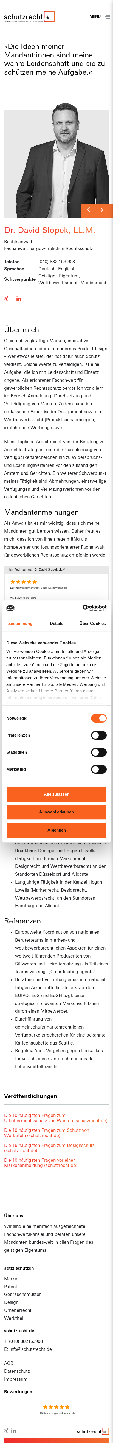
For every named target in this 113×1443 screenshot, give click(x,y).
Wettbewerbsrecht (23, 420)
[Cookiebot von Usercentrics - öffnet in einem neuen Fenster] (83, 608)
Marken (48, 404)
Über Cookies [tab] (93, 623)
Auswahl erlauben (56, 812)
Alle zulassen (56, 794)
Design (11, 1303)
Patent (10, 1287)
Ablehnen (56, 830)
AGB (8, 1363)
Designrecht (70, 412)
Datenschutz (17, 1371)
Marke (10, 1279)
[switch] (99, 735)
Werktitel (13, 1318)
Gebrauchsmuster (22, 1295)
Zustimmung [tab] (20, 623)
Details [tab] (56, 623)
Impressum (15, 1379)
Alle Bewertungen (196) (23, 598)
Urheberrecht (18, 1311)
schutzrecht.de (92, 1432)
